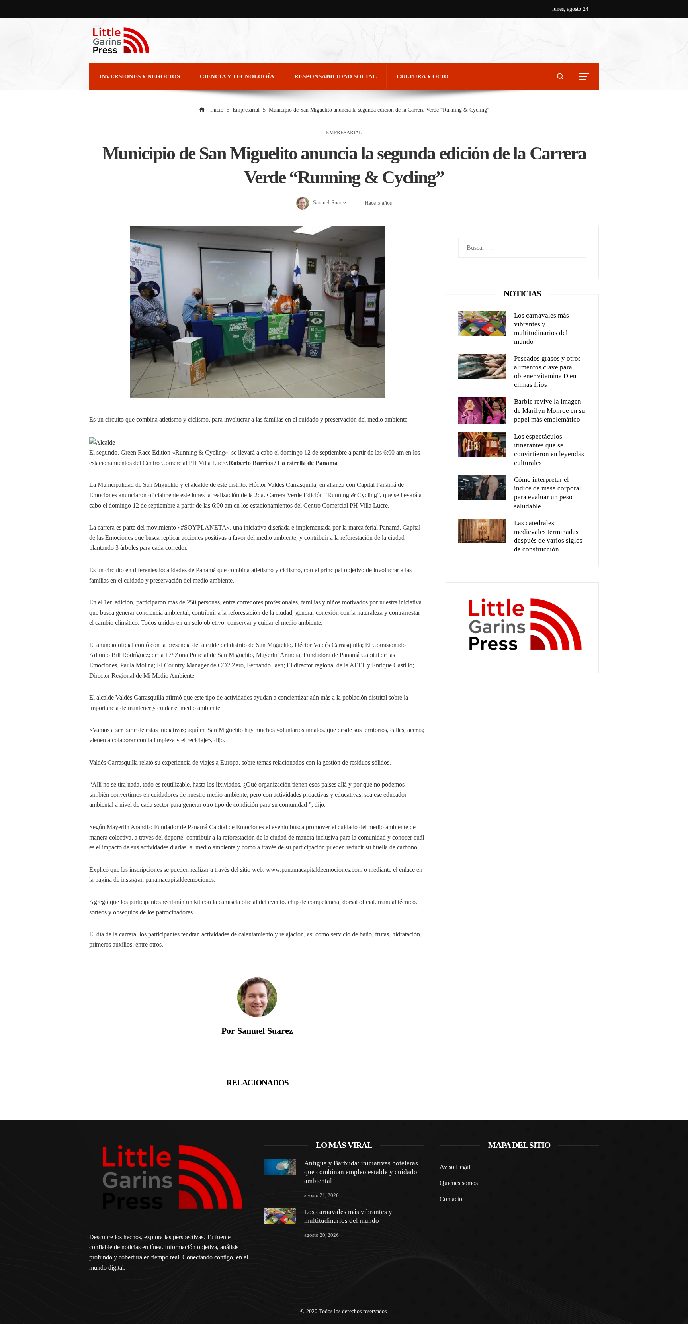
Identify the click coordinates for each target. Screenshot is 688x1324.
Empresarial (344, 132)
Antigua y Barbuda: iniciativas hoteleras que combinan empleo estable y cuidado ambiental (361, 1172)
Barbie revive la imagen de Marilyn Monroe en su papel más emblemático (549, 410)
